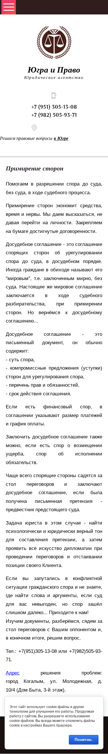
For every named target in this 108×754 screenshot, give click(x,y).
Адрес (13, 673)
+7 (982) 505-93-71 (54, 115)
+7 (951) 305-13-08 (54, 107)
